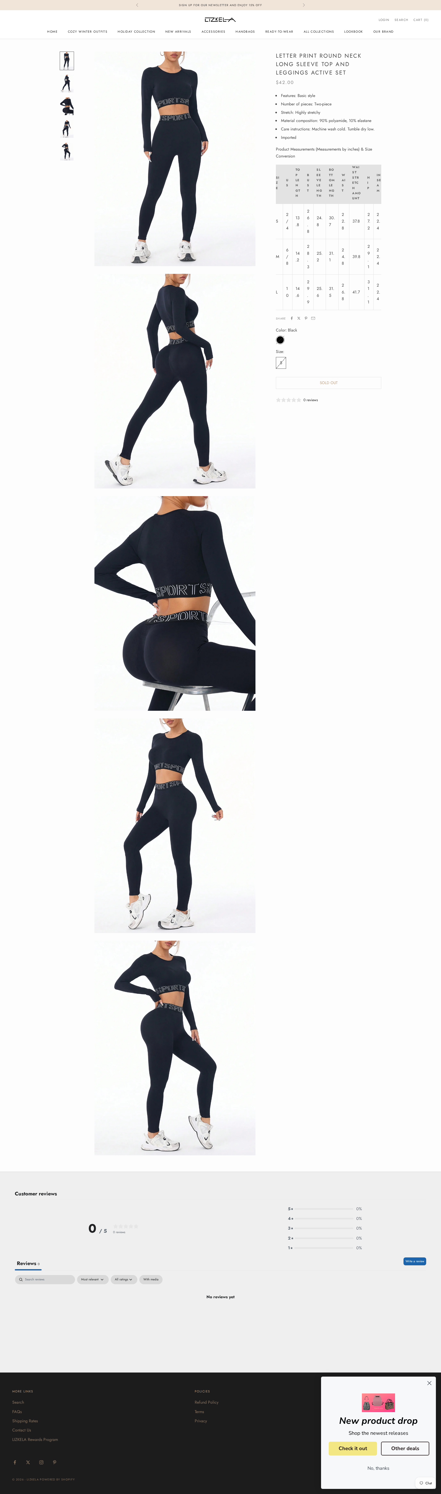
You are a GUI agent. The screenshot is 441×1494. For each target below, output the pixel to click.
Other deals (405, 1448)
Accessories (214, 31)
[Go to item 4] (67, 129)
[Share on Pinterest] (306, 318)
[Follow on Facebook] (14, 1462)
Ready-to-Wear (279, 31)
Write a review (415, 1261)
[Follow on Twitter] (28, 1462)
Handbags (245, 31)
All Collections (319, 31)
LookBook (353, 31)
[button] (325, 1209)
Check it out (353, 1448)
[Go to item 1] (67, 61)
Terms (199, 1412)
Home (52, 31)
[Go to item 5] (67, 151)
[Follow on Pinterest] (54, 1462)
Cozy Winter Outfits (87, 31)
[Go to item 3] (67, 106)
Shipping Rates (25, 1421)
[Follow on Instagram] (41, 1462)
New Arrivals (178, 31)
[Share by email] (313, 318)
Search (18, 1402)
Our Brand (383, 31)
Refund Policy (206, 1402)
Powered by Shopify (57, 1479)
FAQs (17, 1412)
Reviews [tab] (28, 1263)
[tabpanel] (220, 1314)
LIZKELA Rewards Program (35, 1439)
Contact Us (21, 1430)
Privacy (201, 1421)
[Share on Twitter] (299, 318)
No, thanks (378, 1468)
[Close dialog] (429, 1383)
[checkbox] (151, 1279)
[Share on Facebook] (292, 318)
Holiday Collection (136, 31)
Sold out (329, 382)
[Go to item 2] (67, 83)
